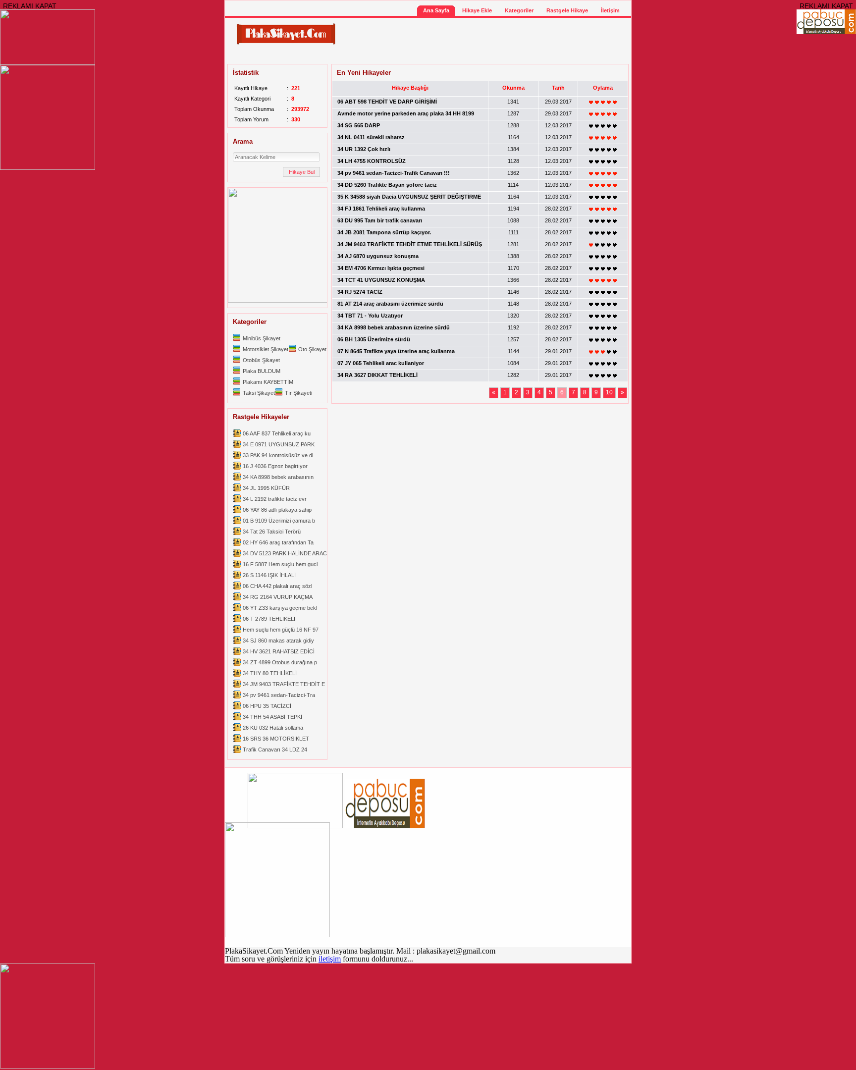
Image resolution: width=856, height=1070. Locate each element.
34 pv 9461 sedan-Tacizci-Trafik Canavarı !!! (393, 173)
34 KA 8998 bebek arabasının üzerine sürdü (393, 327)
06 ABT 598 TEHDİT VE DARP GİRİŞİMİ (387, 102)
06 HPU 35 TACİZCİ (267, 706)
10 (609, 392)
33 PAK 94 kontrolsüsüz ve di (278, 455)
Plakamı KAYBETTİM (268, 382)
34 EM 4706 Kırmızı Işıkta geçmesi (381, 268)
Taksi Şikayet (259, 393)
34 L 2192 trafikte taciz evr (275, 499)
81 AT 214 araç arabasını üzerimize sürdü (390, 304)
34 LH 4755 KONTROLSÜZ (371, 161)
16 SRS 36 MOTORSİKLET (276, 739)
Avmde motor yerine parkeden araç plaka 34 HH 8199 (405, 113)
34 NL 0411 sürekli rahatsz (371, 137)
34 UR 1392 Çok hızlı (363, 149)
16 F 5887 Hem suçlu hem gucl (280, 564)
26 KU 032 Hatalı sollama (273, 728)
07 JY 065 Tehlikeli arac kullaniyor (380, 363)
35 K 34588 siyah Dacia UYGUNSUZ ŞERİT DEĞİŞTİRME (409, 197)
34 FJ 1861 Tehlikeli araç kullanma (381, 209)
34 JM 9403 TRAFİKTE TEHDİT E (284, 684)
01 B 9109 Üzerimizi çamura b (279, 521)
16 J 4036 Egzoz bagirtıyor (275, 466)
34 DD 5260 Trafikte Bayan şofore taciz (387, 185)
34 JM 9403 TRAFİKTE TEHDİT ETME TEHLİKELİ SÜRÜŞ (409, 244)
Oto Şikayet (312, 349)
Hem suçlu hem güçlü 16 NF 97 (281, 630)
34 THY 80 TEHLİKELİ (270, 673)
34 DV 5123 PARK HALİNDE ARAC (285, 553)
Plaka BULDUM (261, 371)
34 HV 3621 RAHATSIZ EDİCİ (279, 651)
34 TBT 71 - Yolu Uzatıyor (370, 316)
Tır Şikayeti (298, 393)
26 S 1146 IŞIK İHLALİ (269, 575)
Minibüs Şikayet (261, 338)
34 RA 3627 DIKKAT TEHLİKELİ (377, 375)
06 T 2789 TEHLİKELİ (269, 619)
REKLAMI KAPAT (29, 6)
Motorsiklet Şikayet (265, 349)
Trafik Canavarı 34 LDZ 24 (275, 749)
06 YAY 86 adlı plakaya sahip (277, 510)
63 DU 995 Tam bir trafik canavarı (379, 220)
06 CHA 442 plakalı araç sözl (277, 586)
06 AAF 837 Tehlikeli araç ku (277, 433)
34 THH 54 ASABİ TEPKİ (272, 717)
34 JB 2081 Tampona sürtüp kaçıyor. (384, 232)
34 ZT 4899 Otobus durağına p (280, 662)
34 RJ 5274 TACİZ (359, 292)
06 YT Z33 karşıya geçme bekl (280, 608)
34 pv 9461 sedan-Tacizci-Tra (279, 695)
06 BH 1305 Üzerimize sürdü (373, 339)
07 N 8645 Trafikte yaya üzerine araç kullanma (396, 351)
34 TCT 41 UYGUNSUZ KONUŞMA (381, 280)
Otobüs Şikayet (261, 360)
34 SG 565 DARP (358, 125)
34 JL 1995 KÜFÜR (266, 488)
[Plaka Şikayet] (285, 43)
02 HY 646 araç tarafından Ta (278, 542)
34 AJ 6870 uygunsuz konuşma (378, 256)
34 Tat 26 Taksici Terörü (272, 532)
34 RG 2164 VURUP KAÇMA (278, 597)
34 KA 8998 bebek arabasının (278, 477)
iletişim (330, 959)
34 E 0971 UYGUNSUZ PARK (279, 444)
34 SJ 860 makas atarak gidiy (278, 640)
